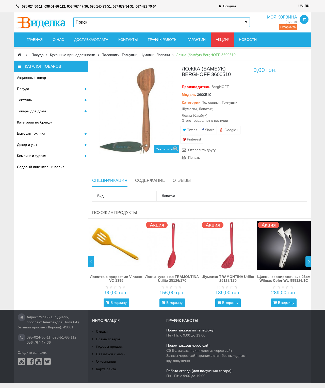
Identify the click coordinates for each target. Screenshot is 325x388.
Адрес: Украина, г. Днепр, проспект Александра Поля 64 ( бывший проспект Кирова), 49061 (48, 322)
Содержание (150, 180)
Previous (91, 261)
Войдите (229, 6)
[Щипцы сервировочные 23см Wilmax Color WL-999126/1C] (284, 245)
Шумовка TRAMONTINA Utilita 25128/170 (228, 279)
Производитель (196, 87)
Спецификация (109, 180)
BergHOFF (220, 87)
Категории (191, 102)
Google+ (230, 130)
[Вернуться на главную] (19, 55)
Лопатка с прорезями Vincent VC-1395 (116, 279)
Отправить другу (202, 150)
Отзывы (182, 180)
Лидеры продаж (109, 346)
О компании (106, 361)
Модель (189, 95)
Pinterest (193, 139)
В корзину (118, 303)
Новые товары (108, 339)
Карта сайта (106, 369)
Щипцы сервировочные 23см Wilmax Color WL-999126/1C (283, 279)
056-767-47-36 (39, 342)
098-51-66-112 (64, 337)
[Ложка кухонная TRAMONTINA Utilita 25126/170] (172, 245)
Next (308, 261)
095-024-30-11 (39, 337)
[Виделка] (41, 22)
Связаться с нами (110, 354)
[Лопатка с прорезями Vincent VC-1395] (116, 245)
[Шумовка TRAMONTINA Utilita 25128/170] (228, 245)
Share (209, 130)
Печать (194, 157)
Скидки (102, 331)
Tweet (191, 130)
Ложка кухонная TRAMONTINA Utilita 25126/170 (172, 279)
